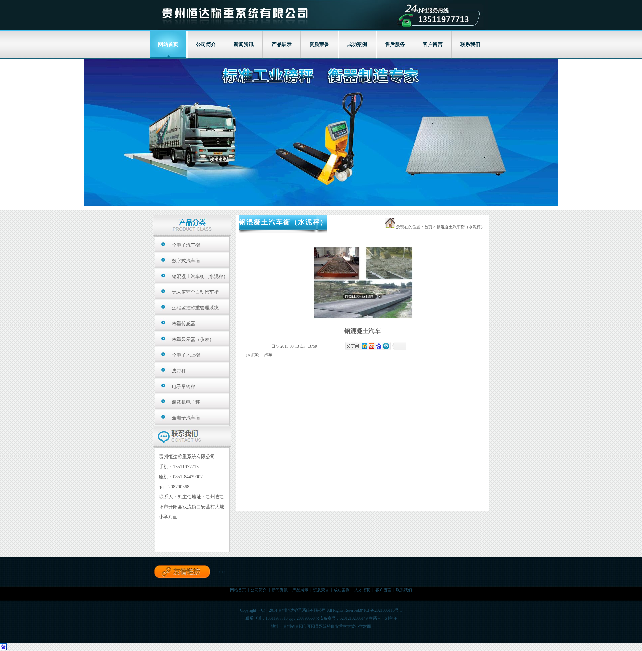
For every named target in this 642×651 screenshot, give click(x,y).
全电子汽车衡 (186, 245)
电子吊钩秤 (183, 386)
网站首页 (238, 590)
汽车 (268, 354)
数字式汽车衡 (186, 260)
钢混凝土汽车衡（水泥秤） (200, 276)
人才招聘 (362, 590)
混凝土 (257, 354)
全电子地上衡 (186, 355)
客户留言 (433, 44)
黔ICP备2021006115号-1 (381, 610)
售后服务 (395, 44)
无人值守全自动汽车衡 (195, 292)
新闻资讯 (244, 44)
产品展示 (282, 44)
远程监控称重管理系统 (195, 307)
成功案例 (357, 44)
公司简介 (206, 44)
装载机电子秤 (186, 402)
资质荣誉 (319, 44)
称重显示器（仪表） (193, 339)
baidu (222, 571)
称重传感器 (183, 323)
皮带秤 (179, 370)
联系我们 (470, 44)
